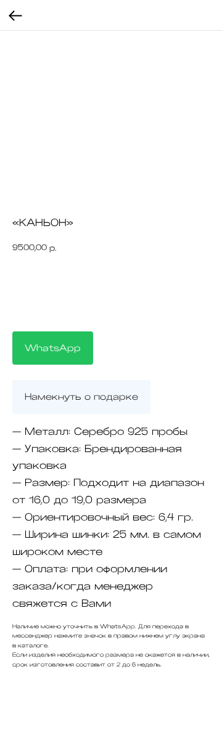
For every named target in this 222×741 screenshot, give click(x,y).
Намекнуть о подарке (81, 397)
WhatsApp (53, 348)
